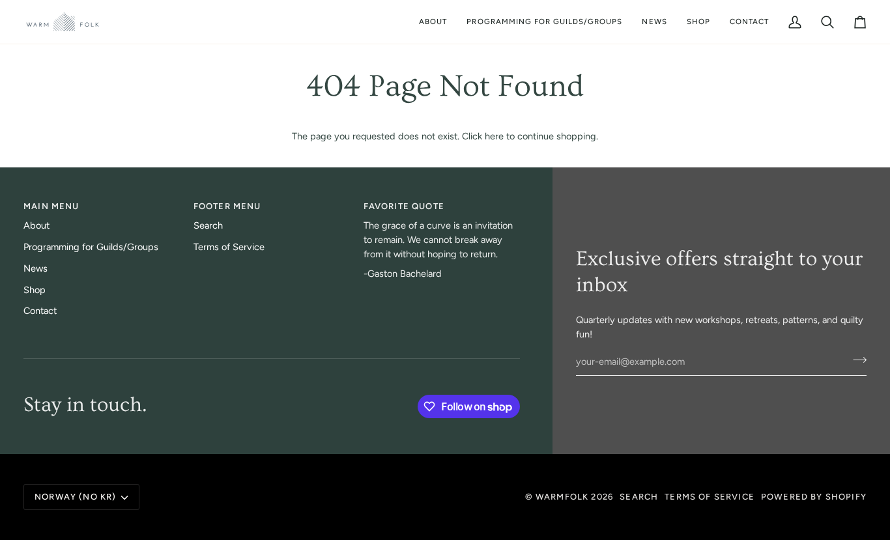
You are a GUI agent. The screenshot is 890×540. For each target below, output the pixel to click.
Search (208, 225)
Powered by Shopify (814, 497)
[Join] (856, 360)
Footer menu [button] (227, 206)
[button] (544, 22)
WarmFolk (562, 497)
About (36, 225)
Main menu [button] (51, 206)
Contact (40, 311)
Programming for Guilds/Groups (90, 247)
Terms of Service (229, 247)
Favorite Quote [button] (404, 206)
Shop (34, 290)
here (494, 136)
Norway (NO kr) (75, 497)
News (35, 268)
